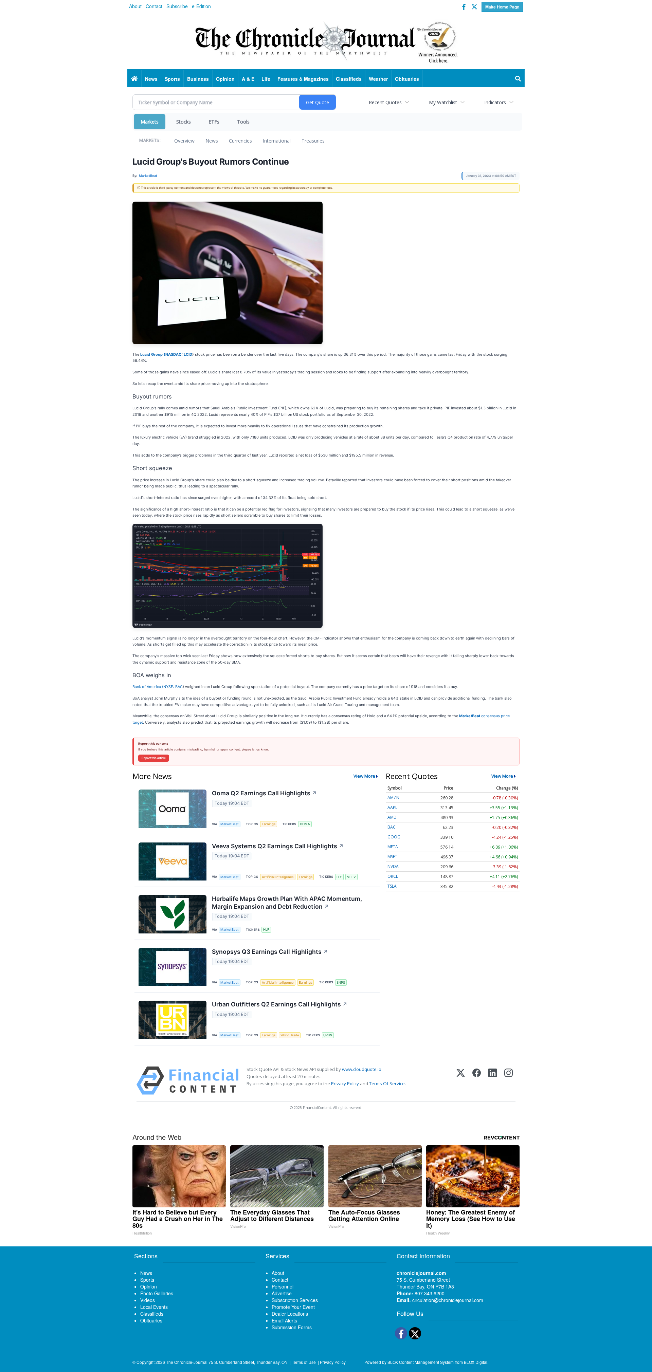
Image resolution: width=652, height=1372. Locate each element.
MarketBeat (229, 824)
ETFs (214, 121)
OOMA (305, 824)
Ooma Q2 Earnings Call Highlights (264, 793)
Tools (243, 121)
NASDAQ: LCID (178, 354)
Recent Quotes (385, 102)
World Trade (289, 1035)
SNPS (341, 982)
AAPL (392, 807)
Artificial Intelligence (278, 877)
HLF (266, 929)
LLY (339, 877)
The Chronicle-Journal (186, 1362)
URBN (327, 1035)
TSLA (392, 886)
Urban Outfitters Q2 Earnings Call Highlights (279, 1004)
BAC (391, 827)
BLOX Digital (475, 1362)
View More (364, 776)
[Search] (518, 78)
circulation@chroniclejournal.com (447, 1300)
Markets (150, 121)
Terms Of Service (387, 1083)
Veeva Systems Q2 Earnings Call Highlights (278, 846)
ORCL (392, 876)
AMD (392, 817)
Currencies (240, 140)
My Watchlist (443, 102)
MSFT (392, 856)
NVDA (393, 866)
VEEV (351, 877)
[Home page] (326, 41)
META (392, 847)
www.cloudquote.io (361, 1069)
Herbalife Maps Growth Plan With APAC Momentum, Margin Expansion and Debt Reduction (287, 902)
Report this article (154, 758)
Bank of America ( (147, 686)
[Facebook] (477, 1080)
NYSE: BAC (173, 686)
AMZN (393, 797)
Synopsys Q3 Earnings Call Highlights (270, 951)
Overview (184, 140)
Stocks (183, 121)
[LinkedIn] (493, 1080)
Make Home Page (502, 7)
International (277, 140)
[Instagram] (508, 1080)
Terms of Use (304, 1362)
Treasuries (313, 140)
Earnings (268, 824)
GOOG (393, 837)
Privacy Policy (345, 1083)
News (211, 140)
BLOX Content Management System (420, 1362)
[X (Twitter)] (461, 1080)
